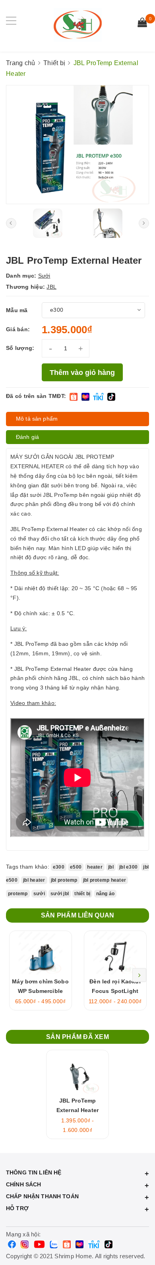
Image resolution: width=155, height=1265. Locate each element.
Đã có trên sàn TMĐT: (36, 396)
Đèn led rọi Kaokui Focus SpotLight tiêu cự (115, 991)
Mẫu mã (17, 310)
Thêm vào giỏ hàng (82, 373)
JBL (51, 287)
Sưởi (44, 275)
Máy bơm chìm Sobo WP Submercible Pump (40, 991)
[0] (142, 23)
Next (139, 975)
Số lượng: (20, 348)
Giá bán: (18, 329)
